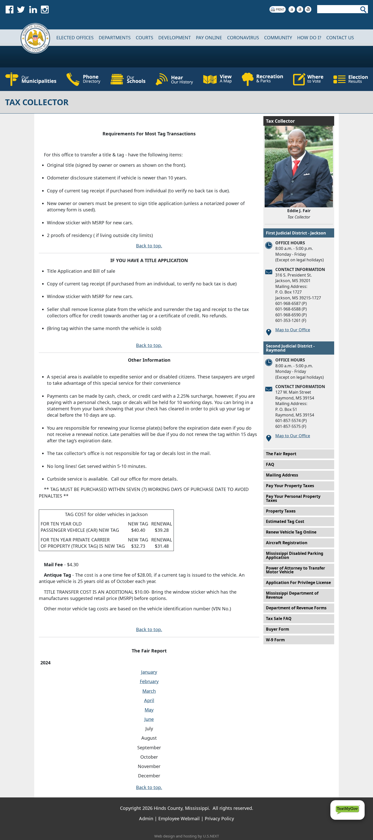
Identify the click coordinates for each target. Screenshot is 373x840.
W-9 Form (275, 640)
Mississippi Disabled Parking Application (294, 555)
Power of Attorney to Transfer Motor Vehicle (295, 570)
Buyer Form (277, 629)
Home (31, 37)
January (149, 672)
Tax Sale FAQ (279, 618)
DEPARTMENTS (115, 37)
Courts (144, 37)
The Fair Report (281, 453)
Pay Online (209, 37)
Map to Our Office (292, 330)
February (149, 681)
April (149, 700)
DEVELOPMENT (174, 37)
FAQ (270, 464)
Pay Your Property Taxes (290, 485)
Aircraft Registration (286, 542)
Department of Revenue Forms (296, 608)
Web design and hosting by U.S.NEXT (186, 835)
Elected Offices (75, 37)
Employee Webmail (179, 818)
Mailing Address (282, 475)
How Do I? (309, 37)
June (149, 719)
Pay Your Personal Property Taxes (293, 498)
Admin (146, 818)
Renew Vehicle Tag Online (291, 532)
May (149, 710)
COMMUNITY (278, 37)
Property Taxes (281, 511)
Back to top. (149, 246)
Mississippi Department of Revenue (292, 595)
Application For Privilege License (298, 582)
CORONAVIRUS (243, 37)
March (149, 691)
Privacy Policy (219, 818)
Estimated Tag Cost (285, 521)
